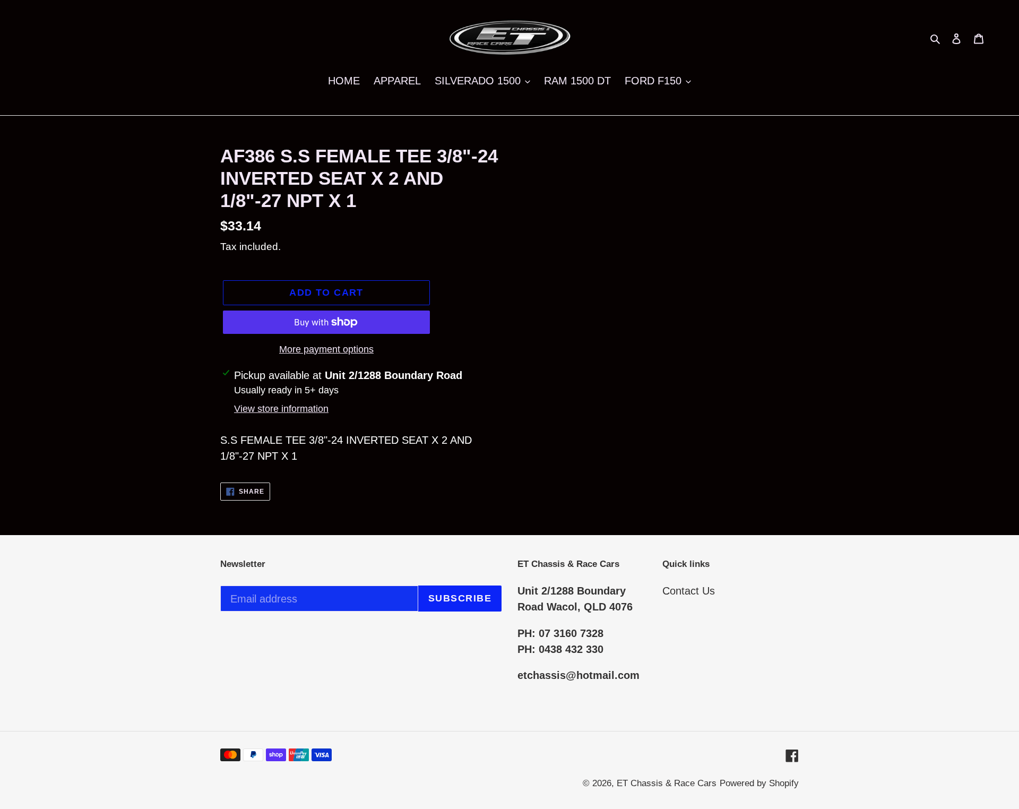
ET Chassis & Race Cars (666, 783)
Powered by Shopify (759, 783)
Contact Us (688, 591)
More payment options (326, 349)
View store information (281, 408)
